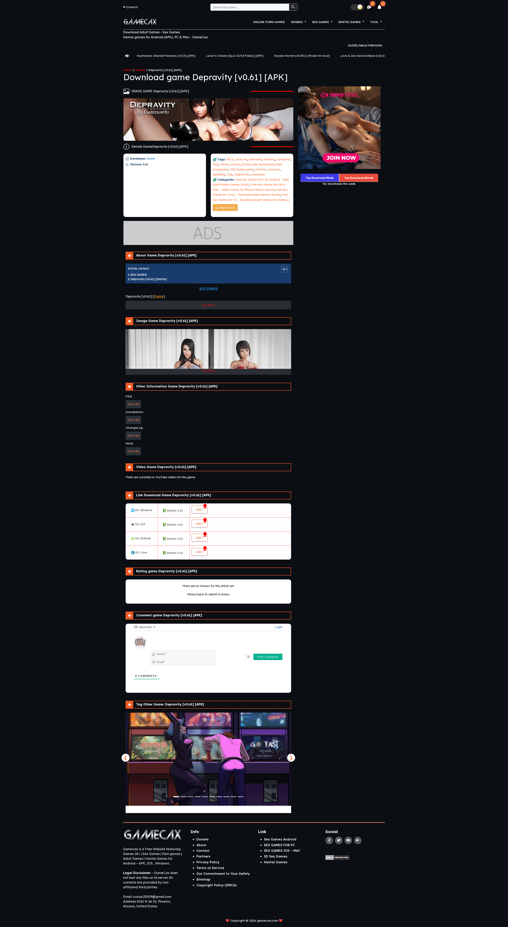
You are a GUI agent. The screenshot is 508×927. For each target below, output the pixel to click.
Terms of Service (210, 868)
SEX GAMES (138, 275)
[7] (379, 7)
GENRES (297, 22)
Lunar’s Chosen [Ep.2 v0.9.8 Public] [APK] (166, 56)
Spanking (219, 174)
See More (208, 305)
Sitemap (203, 879)
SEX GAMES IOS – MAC (282, 851)
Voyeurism (258, 174)
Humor (235, 164)
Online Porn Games (269, 22)
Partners (203, 856)
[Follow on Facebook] (329, 840)
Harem (224, 164)
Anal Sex (241, 159)
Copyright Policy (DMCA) (216, 885)
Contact (203, 851)
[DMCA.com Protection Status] (337, 857)
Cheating (269, 159)
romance (274, 169)
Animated (255, 159)
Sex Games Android (280, 839)
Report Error (227, 207)
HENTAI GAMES (349, 22)
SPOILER (133, 404)
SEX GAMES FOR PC (279, 845)
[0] (369, 7)
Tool (374, 22)
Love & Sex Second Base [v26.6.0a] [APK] (301, 56)
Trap (230, 174)
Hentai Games (275, 862)
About (201, 845)
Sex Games (320, 22)
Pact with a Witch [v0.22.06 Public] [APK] (370, 56)
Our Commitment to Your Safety (223, 874)
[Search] (293, 7)
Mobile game (245, 169)
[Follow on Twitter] (339, 840)
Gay (215, 164)
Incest (245, 164)
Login (278, 627)
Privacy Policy (207, 862)
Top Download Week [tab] (320, 177)
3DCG (230, 159)
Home (127, 70)
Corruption (284, 159)
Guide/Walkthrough (365, 45)
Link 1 (199, 509)
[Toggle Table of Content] (282, 269)
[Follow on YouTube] (348, 840)
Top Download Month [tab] (358, 177)
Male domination (262, 164)
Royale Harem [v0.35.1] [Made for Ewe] (234, 56)
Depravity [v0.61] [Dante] (149, 279)
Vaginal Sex (242, 174)
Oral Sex (260, 169)
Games (140, 70)
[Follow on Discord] (358, 840)
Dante (151, 158)
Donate (132, 7)
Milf (232, 169)
